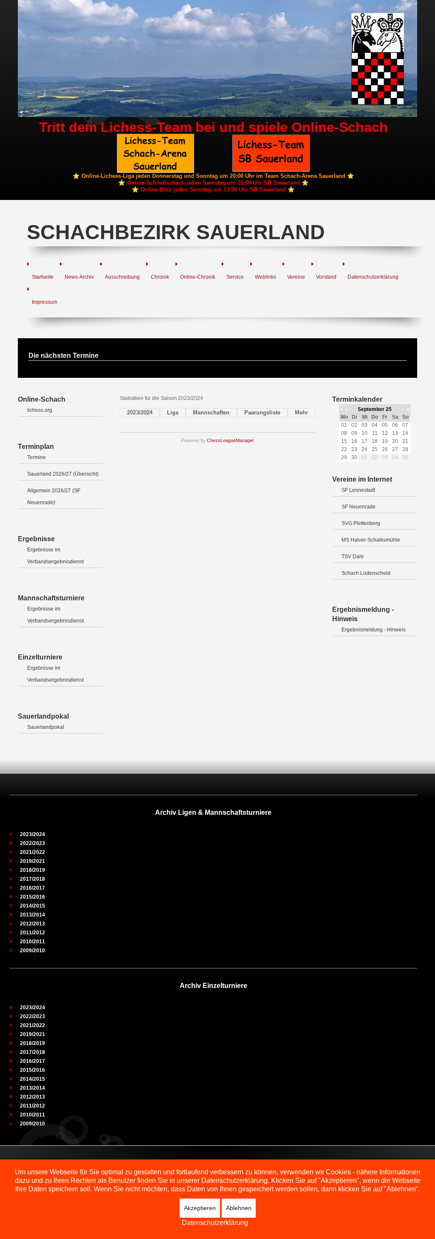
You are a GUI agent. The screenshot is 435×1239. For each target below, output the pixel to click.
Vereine (296, 277)
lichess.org (39, 410)
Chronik (160, 277)
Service (235, 277)
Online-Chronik (197, 277)
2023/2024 (140, 412)
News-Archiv (79, 277)
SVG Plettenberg (361, 523)
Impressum (44, 302)
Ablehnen (238, 1208)
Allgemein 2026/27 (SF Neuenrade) (53, 496)
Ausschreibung (122, 277)
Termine (36, 457)
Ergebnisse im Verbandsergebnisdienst (55, 556)
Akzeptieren (200, 1208)
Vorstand (326, 277)
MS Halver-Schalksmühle (371, 540)
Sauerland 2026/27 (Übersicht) (63, 474)
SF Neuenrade (359, 507)
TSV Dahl (353, 557)
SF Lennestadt (358, 490)
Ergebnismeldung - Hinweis (374, 630)
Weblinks (265, 277)
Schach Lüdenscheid (366, 573)
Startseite (43, 277)
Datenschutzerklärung (372, 277)
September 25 (375, 409)
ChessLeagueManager (230, 440)
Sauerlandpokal (45, 727)
